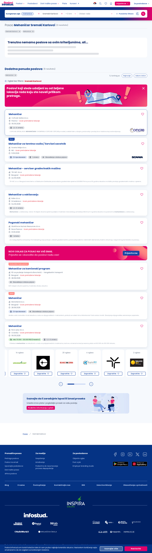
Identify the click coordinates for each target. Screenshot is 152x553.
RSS (83, 485)
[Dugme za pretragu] (143, 14)
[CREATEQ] (35, 363)
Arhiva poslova (11, 473)
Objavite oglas (79, 458)
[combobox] (21, 13)
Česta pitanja (39, 485)
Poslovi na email (11, 462)
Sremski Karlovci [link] (39, 434)
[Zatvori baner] (143, 88)
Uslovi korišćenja (104, 485)
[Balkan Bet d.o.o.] (128, 363)
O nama (21, 485)
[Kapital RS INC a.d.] (82, 363)
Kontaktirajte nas (62, 485)
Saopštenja (40, 458)
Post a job (77, 462)
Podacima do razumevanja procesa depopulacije (47, 467)
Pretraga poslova (12, 458)
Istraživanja (40, 462)
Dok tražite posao (12, 470)
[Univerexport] (11, 363)
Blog (7, 485)
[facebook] (115, 455)
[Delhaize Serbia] (58, 363)
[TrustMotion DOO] (105, 363)
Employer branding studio (83, 466)
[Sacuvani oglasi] (105, 3)
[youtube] (130, 455)
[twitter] (137, 455)
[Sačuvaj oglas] (142, 114)
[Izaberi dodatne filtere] (137, 14)
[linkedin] (144, 455)
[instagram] (122, 455)
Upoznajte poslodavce (14, 466)
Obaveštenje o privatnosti (135, 485)
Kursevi (73, 3)
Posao (25, 434)
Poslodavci (33, 3)
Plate (64, 3)
